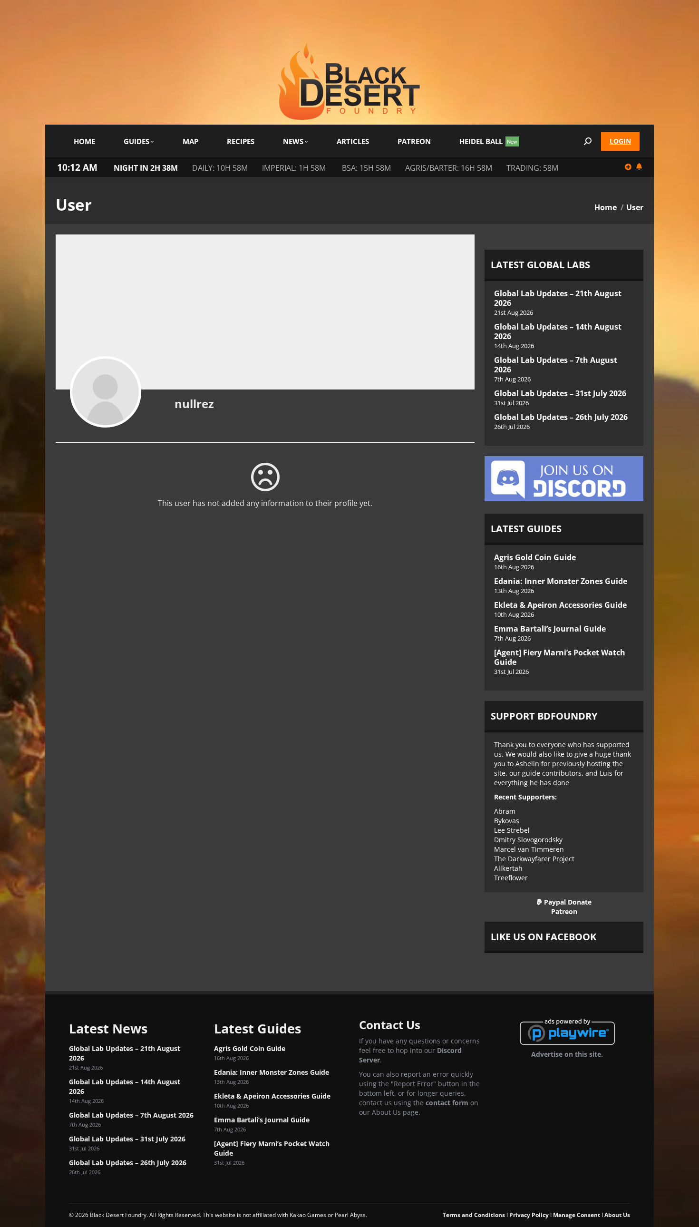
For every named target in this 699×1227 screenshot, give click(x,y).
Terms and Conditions (474, 1215)
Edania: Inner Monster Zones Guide (560, 581)
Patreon (564, 911)
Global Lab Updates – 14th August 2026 (557, 331)
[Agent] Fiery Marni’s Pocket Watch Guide (559, 657)
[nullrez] (105, 392)
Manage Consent (576, 1215)
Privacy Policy (529, 1215)
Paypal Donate (567, 901)
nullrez (194, 403)
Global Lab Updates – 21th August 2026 (557, 298)
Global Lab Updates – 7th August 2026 (555, 364)
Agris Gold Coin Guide (535, 557)
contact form (447, 1102)
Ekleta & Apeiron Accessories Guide (560, 605)
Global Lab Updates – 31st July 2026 (560, 393)
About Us (617, 1215)
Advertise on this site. (567, 1054)
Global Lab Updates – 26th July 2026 (561, 417)
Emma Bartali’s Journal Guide (550, 628)
